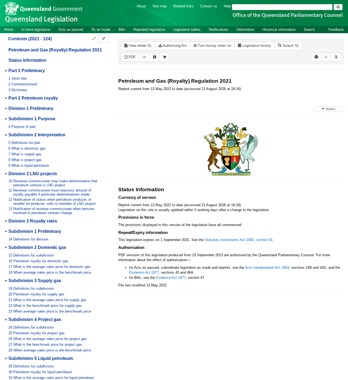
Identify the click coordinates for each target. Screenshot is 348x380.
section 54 (264, 240)
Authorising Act (174, 46)
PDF (132, 57)
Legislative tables (187, 29)
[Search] (338, 7)
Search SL (290, 46)
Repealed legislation (149, 29)
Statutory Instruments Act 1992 (229, 240)
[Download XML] (144, 57)
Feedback (336, 29)
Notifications (218, 29)
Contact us (208, 6)
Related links (183, 6)
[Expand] (94, 38)
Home (8, 29)
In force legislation (35, 29)
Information (245, 29)
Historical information (279, 29)
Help (227, 6)
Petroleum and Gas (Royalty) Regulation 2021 (55, 50)
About (141, 6)
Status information (27, 60)
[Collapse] (104, 38)
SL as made (100, 29)
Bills (122, 29)
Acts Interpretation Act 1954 (267, 267)
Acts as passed (70, 29)
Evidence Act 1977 (144, 272)
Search (309, 29)
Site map (160, 6)
